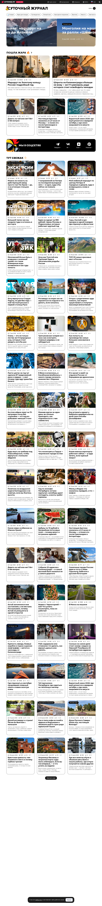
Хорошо (69, 900)
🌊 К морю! (11, 14)
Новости (83, 14)
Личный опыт (47, 14)
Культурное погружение (61, 14)
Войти (86, 2)
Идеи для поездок (22, 14)
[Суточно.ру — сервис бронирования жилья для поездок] (8, 2)
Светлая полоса (93, 14)
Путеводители (35, 14)
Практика (74, 14)
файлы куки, (39, 900)
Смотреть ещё (51, 778)
